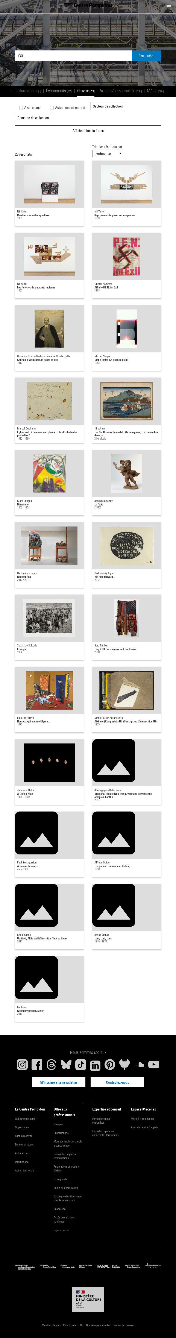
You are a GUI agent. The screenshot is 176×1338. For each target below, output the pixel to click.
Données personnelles (98, 1325)
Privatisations (61, 1133)
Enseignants (60, 1179)
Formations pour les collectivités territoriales (105, 1133)
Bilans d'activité (23, 1136)
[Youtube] (153, 1065)
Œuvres (85, 90)
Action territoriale (24, 1170)
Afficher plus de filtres (88, 130)
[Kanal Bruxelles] (110, 1269)
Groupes (58, 1124)
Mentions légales (51, 1325)
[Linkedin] (95, 1065)
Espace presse (61, 1230)
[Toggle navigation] (169, 6)
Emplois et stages (24, 1144)
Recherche (59, 1209)
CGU (81, 1325)
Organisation (22, 1127)
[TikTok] (80, 1065)
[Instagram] (22, 1065)
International (22, 1162)
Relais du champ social (66, 1187)
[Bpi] (27, 1269)
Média (155, 90)
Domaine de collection (33, 117)
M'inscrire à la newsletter (58, 1082)
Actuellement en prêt (69, 107)
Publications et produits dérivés (66, 1168)
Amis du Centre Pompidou (145, 1127)
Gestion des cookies (123, 1325)
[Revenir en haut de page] (166, 1328)
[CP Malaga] (88, 1269)
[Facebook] (37, 1065)
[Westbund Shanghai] (135, 1269)
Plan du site (70, 1325)
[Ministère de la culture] (88, 1299)
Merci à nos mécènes (142, 1118)
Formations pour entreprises (101, 1120)
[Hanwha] (153, 1269)
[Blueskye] (66, 1065)
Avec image (32, 107)
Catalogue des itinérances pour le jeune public (68, 1198)
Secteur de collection (108, 106)
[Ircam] (50, 1269)
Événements (59, 90)
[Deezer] (124, 1065)
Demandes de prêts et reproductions (65, 1156)
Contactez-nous (117, 1082)
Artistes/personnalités (121, 90)
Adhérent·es (21, 1153)
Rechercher (146, 55)
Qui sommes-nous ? (25, 1118)
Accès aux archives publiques (64, 1219)
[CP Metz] (70, 1269)
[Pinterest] (110, 1065)
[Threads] (51, 1065)
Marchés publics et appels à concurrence (68, 1143)
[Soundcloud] (139, 1065)
